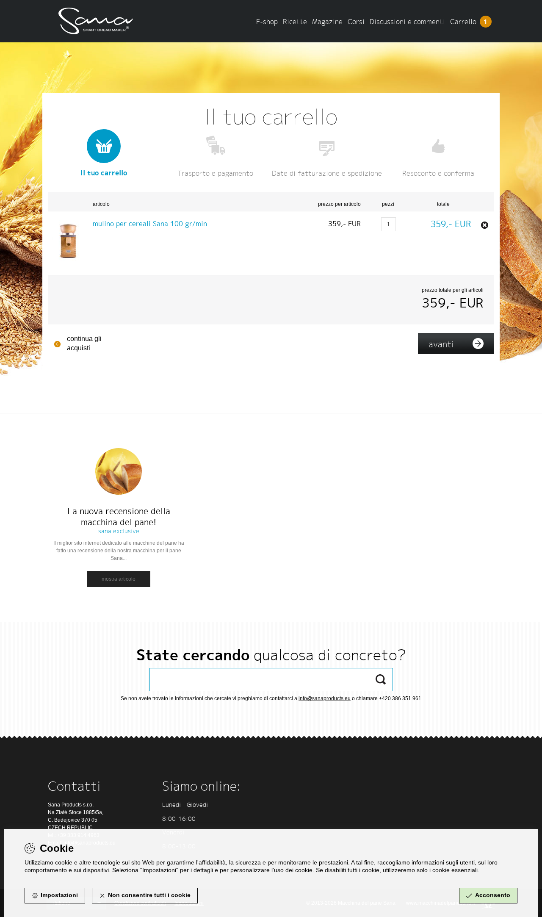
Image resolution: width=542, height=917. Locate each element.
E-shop (267, 21)
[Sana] (99, 18)
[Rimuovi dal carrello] (484, 225)
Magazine (327, 21)
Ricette (295, 21)
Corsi (356, 21)
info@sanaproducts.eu (325, 698)
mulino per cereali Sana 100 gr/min (150, 223)
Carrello (469, 21)
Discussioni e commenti (407, 21)
